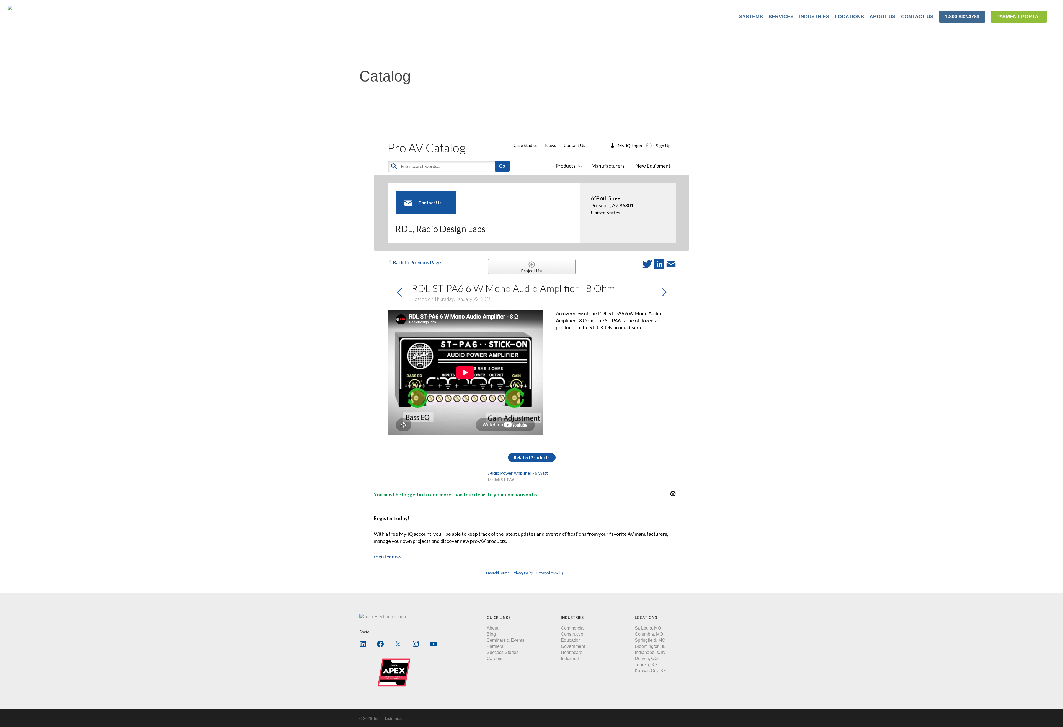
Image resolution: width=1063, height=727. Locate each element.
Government (573, 646)
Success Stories (502, 652)
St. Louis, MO (648, 628)
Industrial (570, 658)
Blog (491, 634)
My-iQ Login (630, 145)
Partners (495, 646)
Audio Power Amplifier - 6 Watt (518, 472)
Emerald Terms (497, 573)
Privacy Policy (523, 573)
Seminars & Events (505, 640)
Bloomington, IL (650, 646)
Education (571, 640)
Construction (573, 634)
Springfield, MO (650, 640)
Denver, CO (646, 658)
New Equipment (652, 166)
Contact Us (574, 145)
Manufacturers (608, 166)
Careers (494, 658)
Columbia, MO (649, 634)
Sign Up (663, 145)
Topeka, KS (646, 664)
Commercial (573, 628)
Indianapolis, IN (650, 652)
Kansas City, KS (651, 670)
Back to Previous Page (416, 262)
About (492, 628)
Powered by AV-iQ (549, 573)
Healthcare (571, 652)
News (550, 145)
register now (387, 556)
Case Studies (526, 145)
